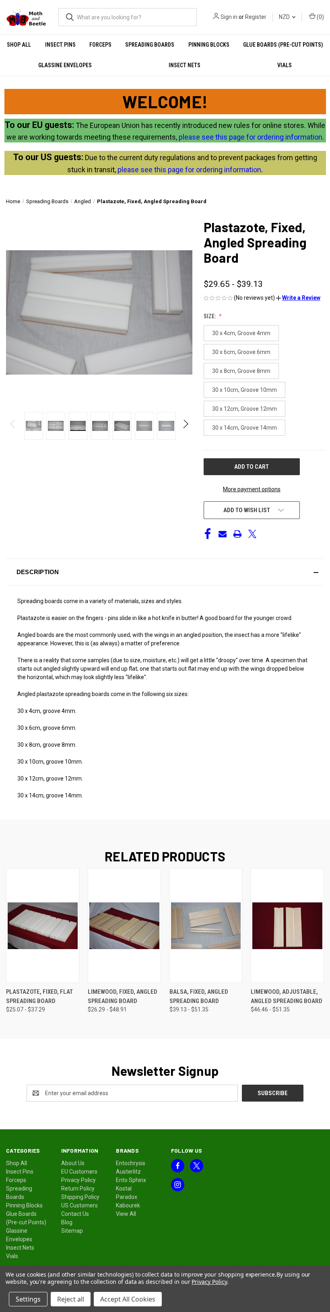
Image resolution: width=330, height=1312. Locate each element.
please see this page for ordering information (250, 137)
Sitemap (72, 1231)
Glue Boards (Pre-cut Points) (283, 44)
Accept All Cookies (127, 1299)
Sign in (229, 17)
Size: (210, 316)
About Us (73, 1163)
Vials (284, 65)
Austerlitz (128, 1171)
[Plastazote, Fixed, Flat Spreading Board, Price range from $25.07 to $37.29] (43, 925)
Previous (13, 426)
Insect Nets (184, 65)
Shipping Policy (80, 1197)
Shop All (19, 44)
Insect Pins (60, 44)
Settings (28, 1299)
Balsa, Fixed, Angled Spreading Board (198, 996)
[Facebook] (208, 534)
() (320, 17)
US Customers (79, 1205)
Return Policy (78, 1188)
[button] (298, 298)
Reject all (70, 1299)
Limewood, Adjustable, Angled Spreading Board (286, 996)
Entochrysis (130, 1163)
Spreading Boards (149, 44)
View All (126, 1214)
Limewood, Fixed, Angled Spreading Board (122, 996)
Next (185, 426)
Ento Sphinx (131, 1180)
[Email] (223, 534)
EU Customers (79, 1171)
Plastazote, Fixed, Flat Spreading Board (39, 996)
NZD (285, 17)
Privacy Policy (78, 1180)
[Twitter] (252, 534)
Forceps (100, 44)
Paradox (126, 1197)
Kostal (124, 1188)
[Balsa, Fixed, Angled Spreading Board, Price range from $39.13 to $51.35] (206, 925)
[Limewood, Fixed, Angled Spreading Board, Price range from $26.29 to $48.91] (124, 925)
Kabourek (128, 1205)
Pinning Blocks (208, 44)
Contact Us (75, 1214)
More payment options (251, 489)
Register (255, 17)
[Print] (237, 534)
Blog (66, 1222)
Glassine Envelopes (65, 65)
